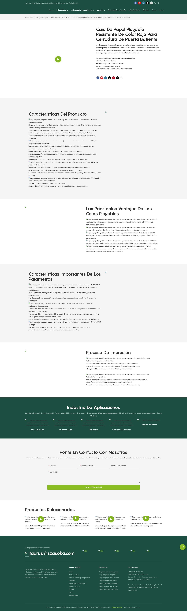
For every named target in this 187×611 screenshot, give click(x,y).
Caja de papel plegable (58, 17)
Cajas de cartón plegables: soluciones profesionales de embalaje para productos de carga (40, 527)
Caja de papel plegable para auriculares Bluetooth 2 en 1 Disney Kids (146, 525)
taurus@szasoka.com (52, 553)
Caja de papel (42, 17)
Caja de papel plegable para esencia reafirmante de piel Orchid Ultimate (74, 525)
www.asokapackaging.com (100, 607)
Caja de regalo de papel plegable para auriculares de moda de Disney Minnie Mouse (110, 527)
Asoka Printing (30, 17)
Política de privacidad (132, 607)
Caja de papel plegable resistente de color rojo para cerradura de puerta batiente (100, 17)
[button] (163, 10)
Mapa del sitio (117, 607)
